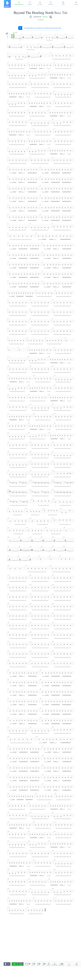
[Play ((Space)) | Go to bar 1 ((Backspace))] (14, 964)
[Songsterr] (7, 4)
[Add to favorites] (30, 17)
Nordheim (40, 20)
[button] (7, 33)
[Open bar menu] (20, 39)
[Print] (50, 17)
